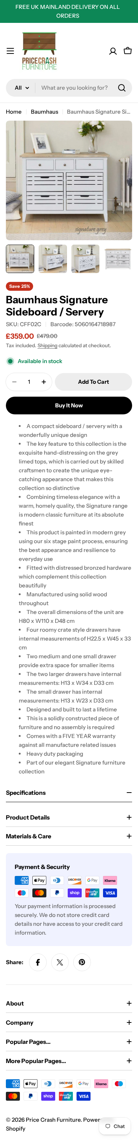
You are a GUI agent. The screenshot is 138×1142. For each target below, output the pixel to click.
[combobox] (69, 88)
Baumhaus (44, 111)
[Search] (121, 87)
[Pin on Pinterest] (82, 962)
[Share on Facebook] (38, 962)
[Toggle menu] (10, 50)
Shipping (47, 345)
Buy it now (69, 405)
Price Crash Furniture (53, 1119)
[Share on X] (60, 962)
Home (14, 111)
